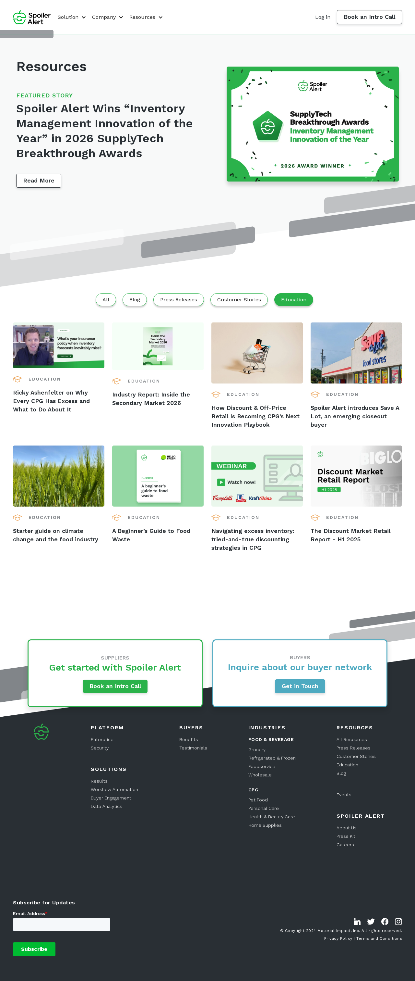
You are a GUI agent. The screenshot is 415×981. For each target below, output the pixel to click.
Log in (322, 17)
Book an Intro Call (369, 16)
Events (344, 794)
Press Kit (346, 836)
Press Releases (354, 747)
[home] (32, 17)
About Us (347, 827)
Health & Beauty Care (271, 816)
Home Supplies (265, 825)
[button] (71, 17)
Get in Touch (300, 686)
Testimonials (193, 747)
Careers (345, 844)
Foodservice (261, 766)
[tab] (106, 299)
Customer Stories (356, 756)
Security (100, 747)
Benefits (188, 739)
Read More (38, 180)
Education (347, 764)
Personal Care (263, 808)
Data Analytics (106, 806)
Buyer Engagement (111, 797)
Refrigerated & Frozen (272, 758)
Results (99, 781)
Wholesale (260, 774)
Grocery (257, 749)
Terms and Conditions (379, 938)
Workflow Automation (114, 789)
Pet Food (258, 799)
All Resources (352, 739)
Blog (341, 773)
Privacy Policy (338, 938)
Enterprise (102, 739)
